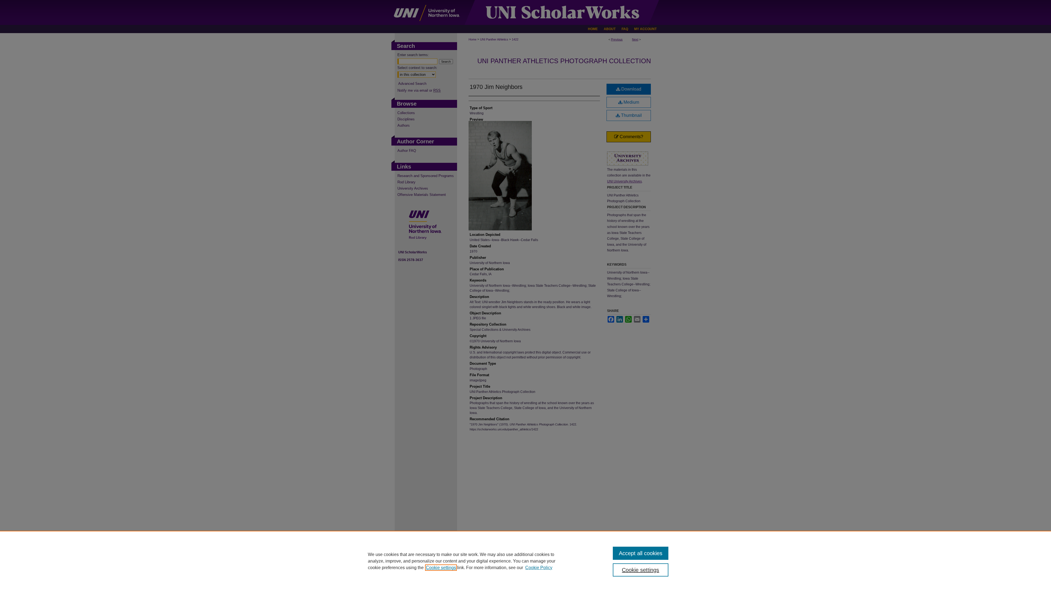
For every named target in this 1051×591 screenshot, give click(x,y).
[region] (525, 561)
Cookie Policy (538, 567)
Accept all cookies (640, 553)
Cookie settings (441, 567)
